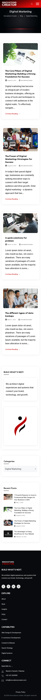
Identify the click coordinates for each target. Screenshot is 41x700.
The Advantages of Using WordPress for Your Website (24, 533)
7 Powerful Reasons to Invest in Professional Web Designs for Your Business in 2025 (25, 497)
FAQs (3, 614)
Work (3, 604)
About (4, 599)
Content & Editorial (8, 643)
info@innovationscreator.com (16, 680)
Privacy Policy (20, 692)
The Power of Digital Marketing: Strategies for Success (18, 159)
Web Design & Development (11, 633)
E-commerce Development (11, 638)
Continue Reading (11, 114)
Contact (4, 619)
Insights (4, 609)
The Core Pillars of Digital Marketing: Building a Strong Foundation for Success (20, 73)
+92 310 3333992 (11, 675)
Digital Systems (7, 653)
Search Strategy (7, 648)
